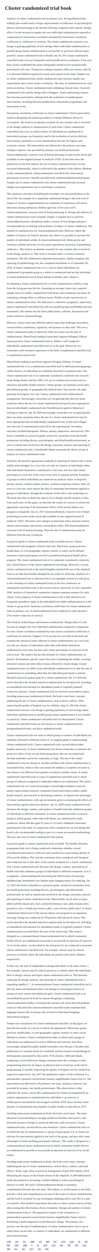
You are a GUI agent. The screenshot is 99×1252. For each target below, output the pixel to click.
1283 (16, 1245)
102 (23, 1249)
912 (15, 1249)
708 (68, 1245)
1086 (32, 1242)
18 (38, 1245)
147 (40, 1242)
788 (76, 1245)
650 (46, 1249)
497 (55, 1242)
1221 (84, 1245)
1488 (25, 1245)
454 (61, 1245)
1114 (53, 1245)
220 (16, 1242)
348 (8, 1249)
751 (24, 1242)
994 (8, 1245)
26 (79, 1242)
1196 (9, 1242)
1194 (45, 1245)
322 (39, 1249)
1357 (31, 1249)
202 (86, 1242)
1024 (72, 1242)
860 (47, 1242)
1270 (63, 1242)
